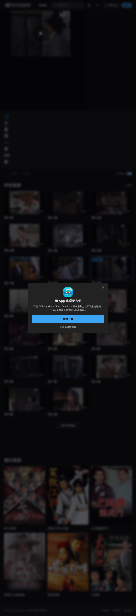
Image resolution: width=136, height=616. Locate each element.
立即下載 (68, 319)
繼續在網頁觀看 (68, 327)
